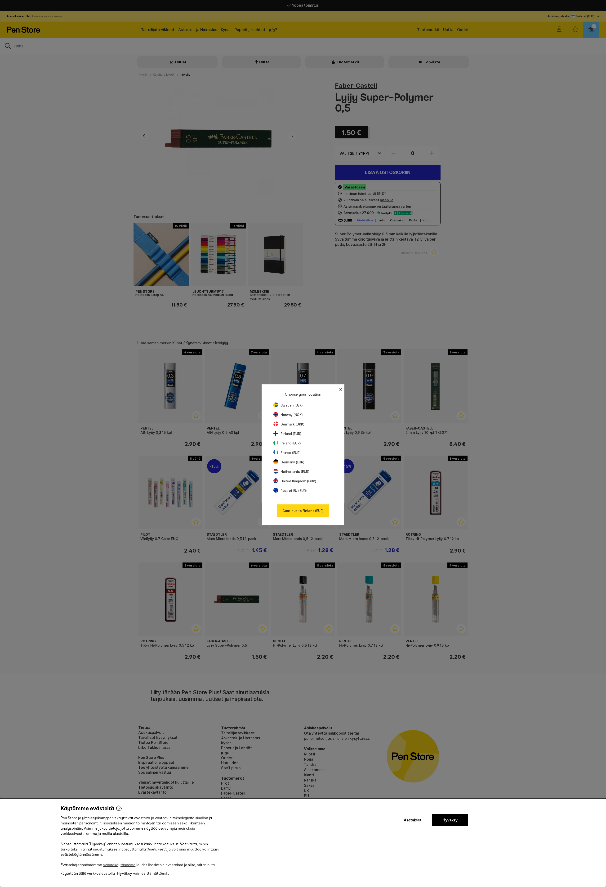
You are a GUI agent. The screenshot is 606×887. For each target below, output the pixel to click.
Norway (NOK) (292, 415)
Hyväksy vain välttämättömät (143, 873)
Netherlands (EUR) (295, 472)
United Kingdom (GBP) (298, 481)
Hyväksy (450, 820)
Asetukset (412, 820)
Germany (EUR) (292, 462)
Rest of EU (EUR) (294, 491)
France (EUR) (291, 453)
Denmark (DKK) (292, 424)
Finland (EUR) (291, 434)
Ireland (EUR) (291, 443)
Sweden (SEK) (292, 405)
